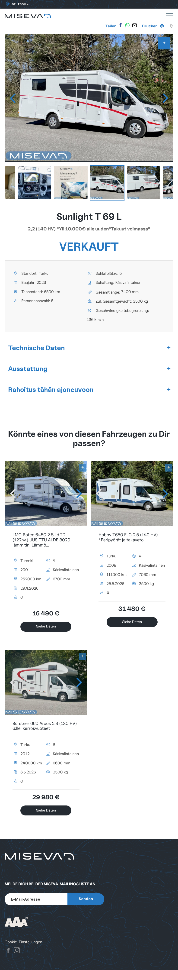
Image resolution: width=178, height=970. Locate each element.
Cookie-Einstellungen (23, 942)
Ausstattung (28, 369)
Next (165, 98)
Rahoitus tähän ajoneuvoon (51, 389)
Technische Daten (36, 348)
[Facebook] (120, 25)
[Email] (134, 25)
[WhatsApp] (127, 25)
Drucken (150, 26)
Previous (13, 98)
